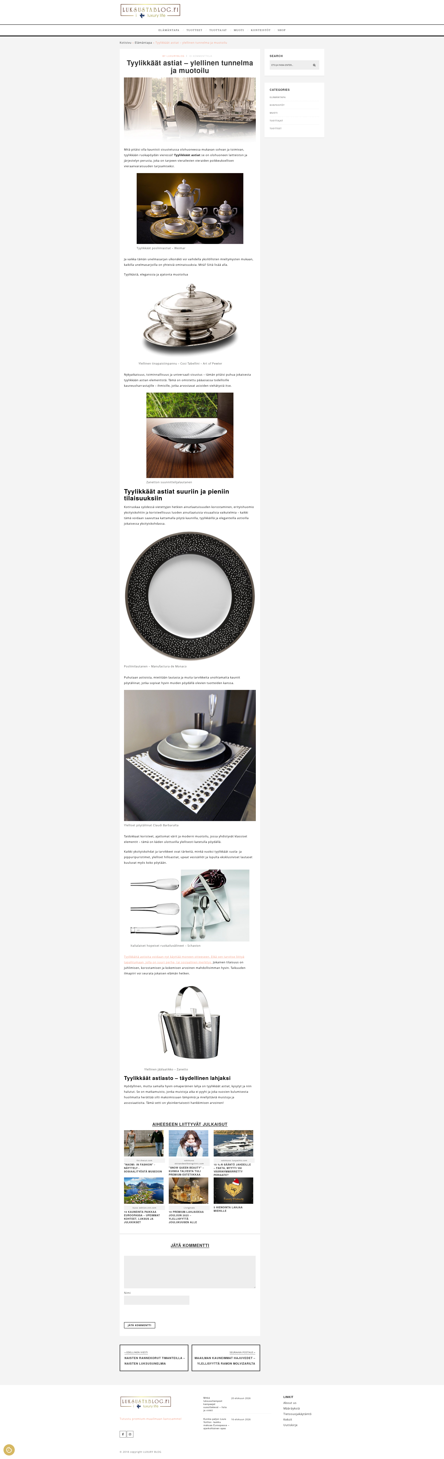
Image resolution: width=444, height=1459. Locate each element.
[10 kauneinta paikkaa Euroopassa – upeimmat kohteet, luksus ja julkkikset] (144, 1191)
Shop (282, 30)
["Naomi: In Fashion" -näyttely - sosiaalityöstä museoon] (144, 1144)
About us (290, 1403)
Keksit (287, 1419)
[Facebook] (123, 1434)
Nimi (127, 1293)
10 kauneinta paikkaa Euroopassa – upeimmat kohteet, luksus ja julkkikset (142, 1217)
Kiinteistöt (261, 30)
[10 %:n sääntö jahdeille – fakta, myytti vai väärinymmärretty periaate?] (233, 1144)
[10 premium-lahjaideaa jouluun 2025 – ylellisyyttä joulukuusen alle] (188, 1191)
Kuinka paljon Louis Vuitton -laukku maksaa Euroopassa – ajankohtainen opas (216, 1423)
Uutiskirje (290, 1425)
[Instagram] (130, 1434)
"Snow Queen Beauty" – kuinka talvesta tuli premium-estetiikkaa (186, 1171)
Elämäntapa (169, 30)
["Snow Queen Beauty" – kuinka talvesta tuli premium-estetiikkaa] (188, 1144)
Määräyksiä (291, 1408)
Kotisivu (125, 43)
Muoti (239, 30)
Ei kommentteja (201, 55)
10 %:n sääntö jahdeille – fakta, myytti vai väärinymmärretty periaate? (232, 1170)
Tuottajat (218, 30)
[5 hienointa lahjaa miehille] (233, 1203)
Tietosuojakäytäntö (297, 1414)
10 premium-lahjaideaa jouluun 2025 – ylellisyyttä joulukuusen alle (186, 1217)
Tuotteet (194, 30)
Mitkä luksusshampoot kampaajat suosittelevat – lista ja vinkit (215, 1404)
